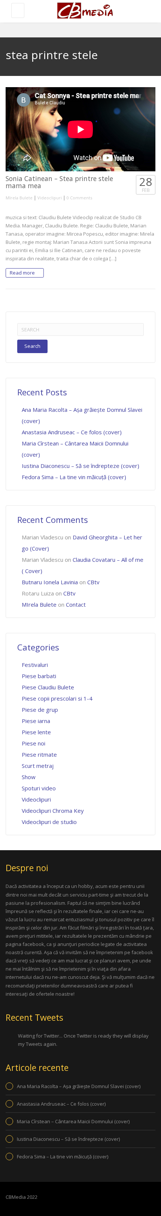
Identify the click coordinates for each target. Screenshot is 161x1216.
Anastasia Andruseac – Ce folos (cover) (72, 432)
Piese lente (36, 732)
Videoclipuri (49, 197)
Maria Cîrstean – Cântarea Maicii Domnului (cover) (73, 1121)
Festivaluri (35, 664)
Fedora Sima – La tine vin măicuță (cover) (74, 477)
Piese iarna (36, 721)
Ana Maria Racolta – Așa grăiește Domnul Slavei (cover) (78, 1086)
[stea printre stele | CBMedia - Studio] (84, 11)
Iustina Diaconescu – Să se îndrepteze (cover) (80, 465)
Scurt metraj (38, 765)
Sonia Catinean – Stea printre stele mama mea (59, 182)
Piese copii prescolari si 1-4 (57, 698)
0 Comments (79, 197)
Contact (76, 604)
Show (29, 777)
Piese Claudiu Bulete (48, 687)
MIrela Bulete (19, 197)
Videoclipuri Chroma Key (53, 810)
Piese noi (33, 743)
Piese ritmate (39, 754)
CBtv (93, 582)
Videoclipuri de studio (49, 822)
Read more (23, 272)
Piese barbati (39, 676)
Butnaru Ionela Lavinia (50, 582)
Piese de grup (40, 709)
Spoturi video (39, 788)
